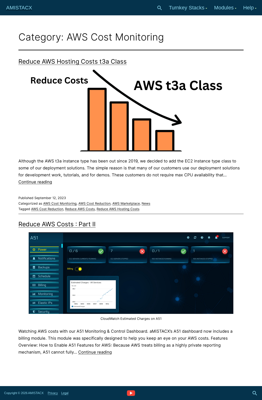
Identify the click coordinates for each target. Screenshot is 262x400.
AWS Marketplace (126, 203)
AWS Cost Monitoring (60, 203)
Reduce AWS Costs (80, 209)
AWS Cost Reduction (94, 203)
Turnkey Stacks (186, 7)
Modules (224, 7)
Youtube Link (131, 393)
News (146, 203)
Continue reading (35, 181)
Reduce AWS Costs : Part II (57, 224)
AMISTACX (19, 7)
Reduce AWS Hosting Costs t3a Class (72, 61)
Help (248, 7)
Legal (64, 393)
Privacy (53, 393)
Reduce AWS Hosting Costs (118, 209)
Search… (160, 8)
